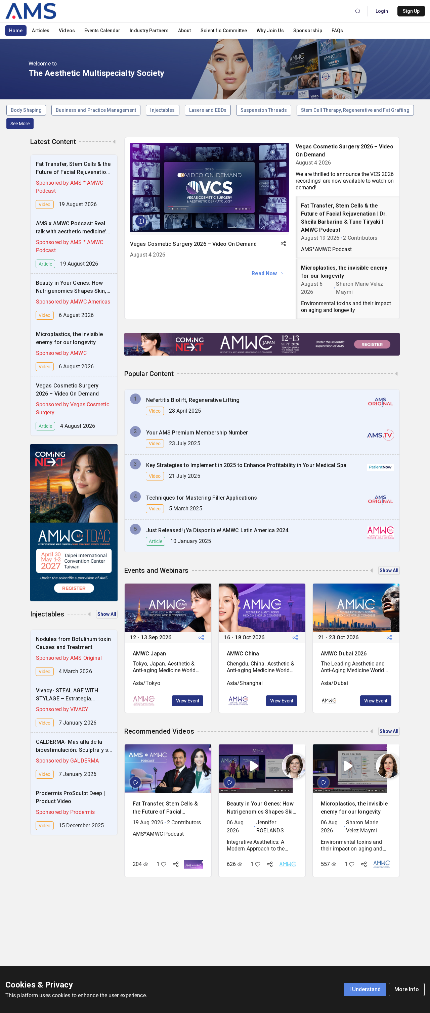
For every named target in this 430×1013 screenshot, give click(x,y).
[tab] (347, 166)
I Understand (365, 989)
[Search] (357, 11)
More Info (406, 989)
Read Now (264, 273)
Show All (106, 614)
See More (20, 123)
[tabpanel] (210, 212)
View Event (187, 700)
